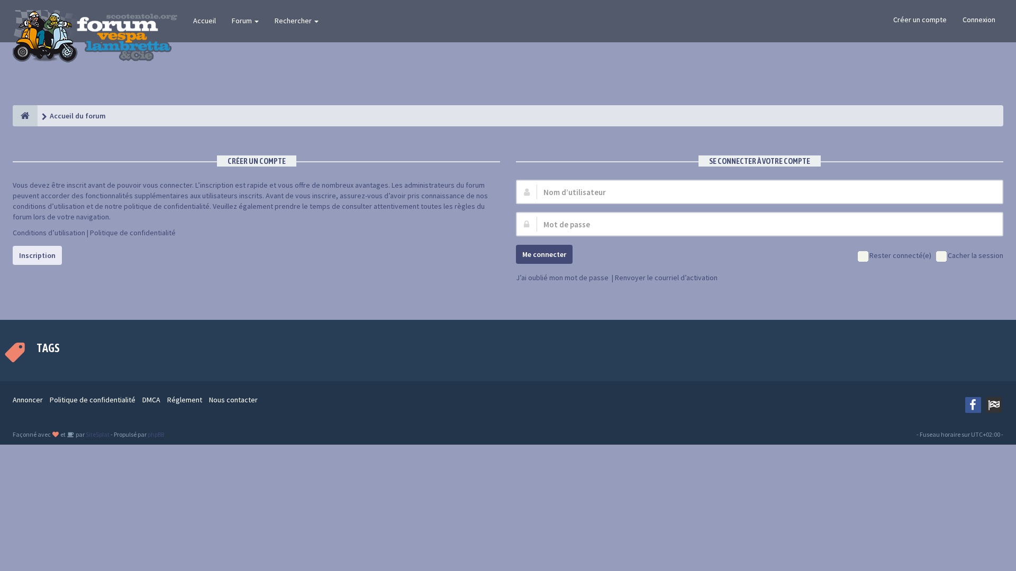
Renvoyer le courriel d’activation (666, 277)
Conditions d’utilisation (49, 232)
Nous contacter (233, 399)
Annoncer (28, 399)
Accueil (204, 20)
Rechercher (294, 20)
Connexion (979, 19)
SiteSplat (97, 434)
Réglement (184, 399)
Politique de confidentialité (133, 232)
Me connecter (544, 254)
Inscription (37, 255)
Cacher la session (975, 255)
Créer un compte (920, 19)
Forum (242, 20)
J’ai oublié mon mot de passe (562, 277)
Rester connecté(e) (900, 255)
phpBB (156, 434)
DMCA (151, 399)
